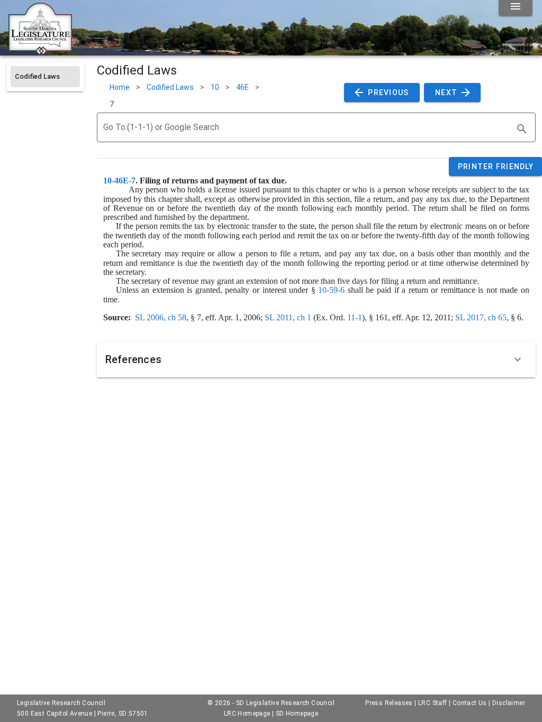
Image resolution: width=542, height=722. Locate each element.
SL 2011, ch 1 (288, 317)
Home (120, 87)
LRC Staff (432, 703)
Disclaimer (508, 703)
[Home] (40, 51)
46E (242, 87)
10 (215, 87)
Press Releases (389, 703)
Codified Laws (170, 87)
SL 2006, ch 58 (160, 317)
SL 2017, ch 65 (481, 317)
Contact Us (470, 703)
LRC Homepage (247, 713)
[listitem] (45, 76)
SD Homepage (297, 713)
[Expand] (517, 359)
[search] (521, 129)
